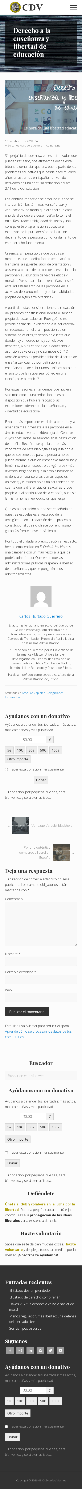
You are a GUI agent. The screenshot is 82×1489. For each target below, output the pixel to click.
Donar (41, 780)
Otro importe (17, 759)
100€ (56, 750)
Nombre (12, 954)
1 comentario (52, 145)
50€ (43, 750)
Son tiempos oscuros (25, 1328)
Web (8, 990)
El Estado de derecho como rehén (34, 1297)
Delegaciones (54, 693)
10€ (20, 750)
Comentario (14, 899)
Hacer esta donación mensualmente (36, 769)
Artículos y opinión (33, 693)
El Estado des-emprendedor (30, 1290)
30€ (31, 750)
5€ (9, 750)
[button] (73, 7)
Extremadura (13, 697)
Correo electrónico (20, 972)
